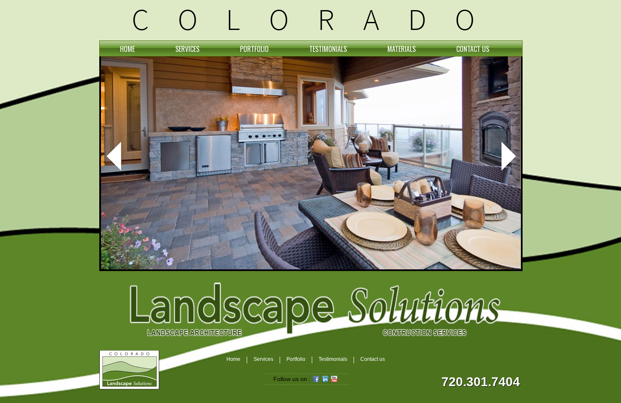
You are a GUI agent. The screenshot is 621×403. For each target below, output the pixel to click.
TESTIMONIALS (328, 49)
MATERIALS (401, 49)
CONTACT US (472, 49)
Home (233, 359)
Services (263, 359)
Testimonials (333, 359)
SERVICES (187, 49)
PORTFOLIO (254, 49)
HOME (127, 49)
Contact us (372, 359)
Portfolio (295, 359)
